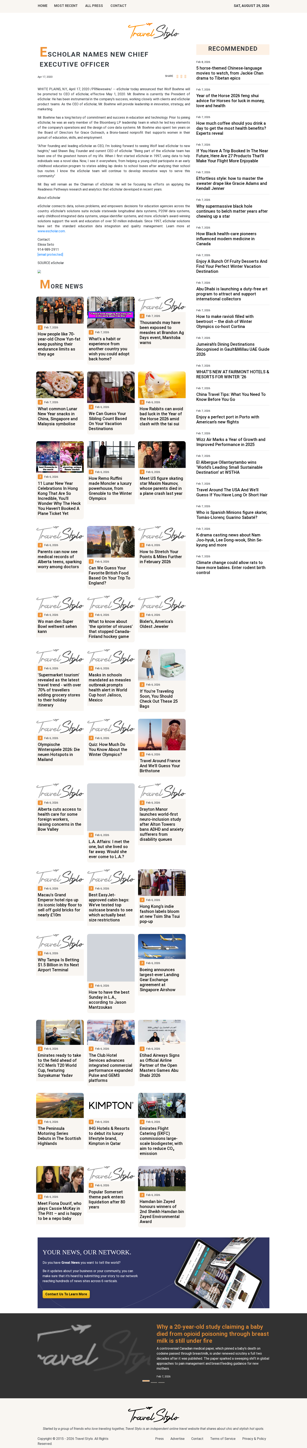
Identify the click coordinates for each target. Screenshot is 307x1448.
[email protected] (50, 255)
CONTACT (118, 6)
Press (159, 1439)
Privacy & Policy (254, 1439)
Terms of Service (223, 1439)
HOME (42, 6)
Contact (197, 1439)
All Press (94, 6)
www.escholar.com (51, 231)
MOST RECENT (66, 6)
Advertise (177, 1439)
